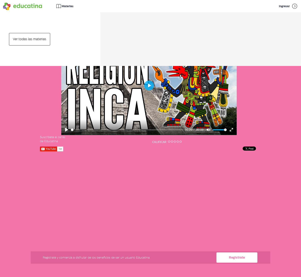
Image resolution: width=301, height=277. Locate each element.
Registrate (237, 257)
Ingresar (284, 6)
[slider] (127, 130)
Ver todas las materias (29, 39)
